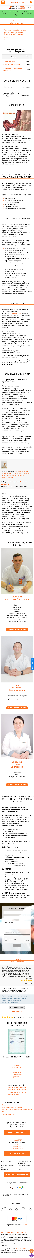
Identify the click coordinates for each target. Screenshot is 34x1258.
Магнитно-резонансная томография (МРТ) (17, 1110)
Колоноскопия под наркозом (11, 64)
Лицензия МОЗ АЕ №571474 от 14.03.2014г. (14, 1232)
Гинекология (16, 1070)
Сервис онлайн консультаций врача (8, 94)
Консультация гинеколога (17, 1087)
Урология (15, 1077)
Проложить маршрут (17, 1132)
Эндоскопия (25, 87)
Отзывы (17, 959)
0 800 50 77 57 (17, 2)
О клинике (16, 1065)
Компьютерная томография (12, 1107)
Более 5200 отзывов (17, 962)
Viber (17, 1144)
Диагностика (9, 38)
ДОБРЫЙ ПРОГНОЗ (21, 1249)
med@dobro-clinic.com (17, 1148)
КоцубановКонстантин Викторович (17, 598)
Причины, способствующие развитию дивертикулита (15, 31)
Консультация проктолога (17, 1092)
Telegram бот (17, 1146)
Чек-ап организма (8, 1114)
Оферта (3, 1231)
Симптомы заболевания (13, 34)
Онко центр (16, 1067)
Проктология (17, 1074)
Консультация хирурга (9, 61)
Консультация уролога (15, 1094)
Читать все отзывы (17, 1011)
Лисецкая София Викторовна (17, 764)
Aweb (25, 1225)
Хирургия (8, 87)
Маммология (16, 1072)
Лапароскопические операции (25, 94)
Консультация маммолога (17, 1090)
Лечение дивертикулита (13, 40)
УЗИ (3, 1112)
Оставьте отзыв (16, 1008)
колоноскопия (15, 313)
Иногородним (32, 664)
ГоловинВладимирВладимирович (17, 687)
